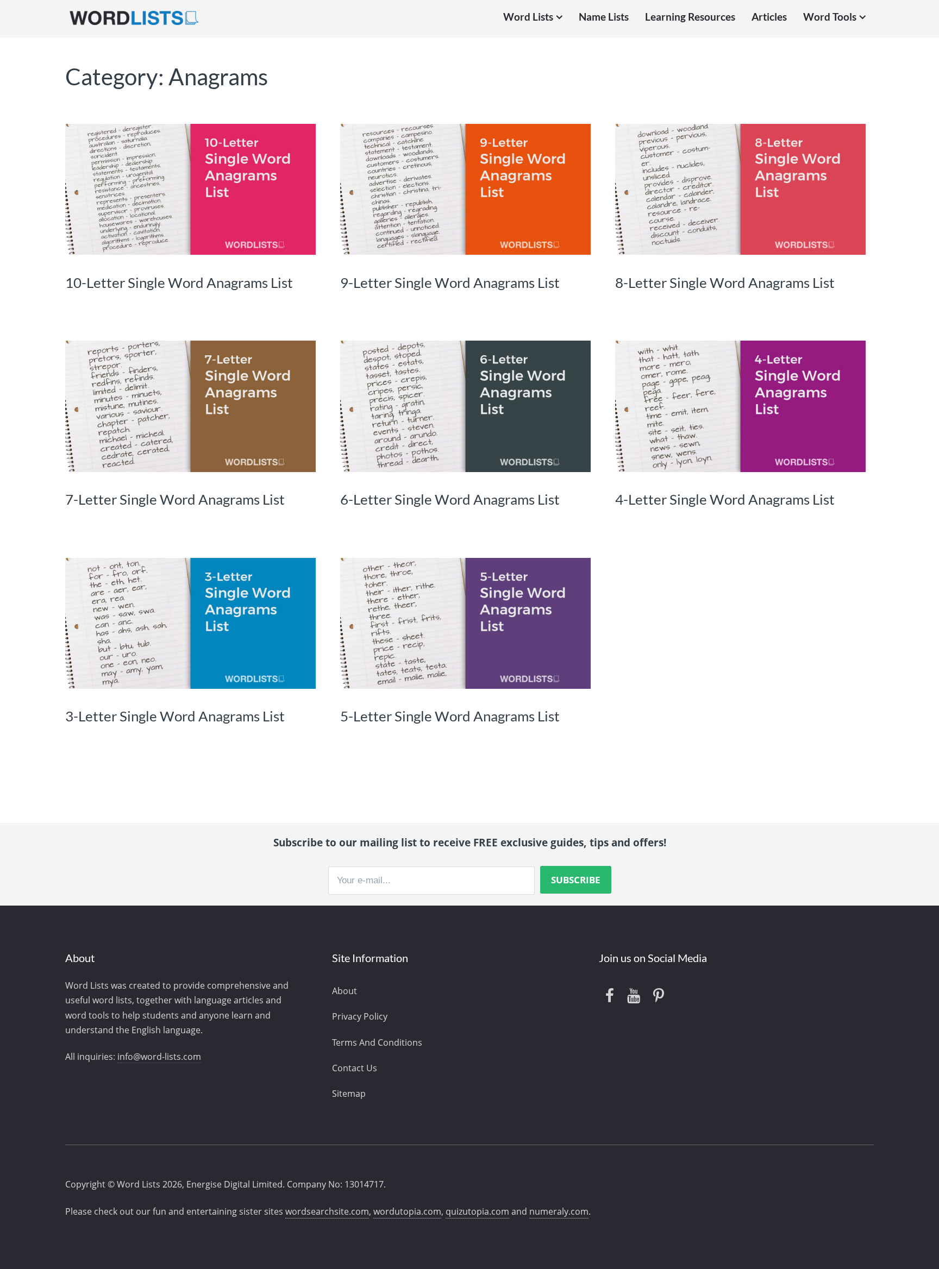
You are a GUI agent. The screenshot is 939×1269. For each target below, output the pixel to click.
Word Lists (528, 16)
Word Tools (829, 16)
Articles (769, 16)
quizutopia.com (477, 1211)
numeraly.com (559, 1211)
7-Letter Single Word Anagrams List (175, 499)
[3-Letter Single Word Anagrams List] (190, 623)
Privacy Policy (359, 1016)
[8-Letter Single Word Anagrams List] (740, 189)
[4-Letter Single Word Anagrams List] (740, 406)
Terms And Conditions (377, 1042)
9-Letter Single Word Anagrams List (450, 282)
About (344, 991)
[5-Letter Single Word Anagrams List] (465, 623)
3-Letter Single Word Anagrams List (175, 716)
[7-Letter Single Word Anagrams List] (190, 406)
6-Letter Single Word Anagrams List (450, 499)
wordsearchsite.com (327, 1211)
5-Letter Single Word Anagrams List (450, 716)
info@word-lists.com (159, 1057)
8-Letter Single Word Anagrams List (725, 282)
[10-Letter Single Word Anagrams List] (190, 189)
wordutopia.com (407, 1211)
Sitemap (349, 1094)
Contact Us (354, 1068)
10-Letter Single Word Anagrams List (179, 282)
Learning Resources (690, 16)
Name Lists (604, 16)
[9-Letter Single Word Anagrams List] (465, 189)
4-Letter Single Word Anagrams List (725, 499)
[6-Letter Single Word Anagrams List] (465, 406)
